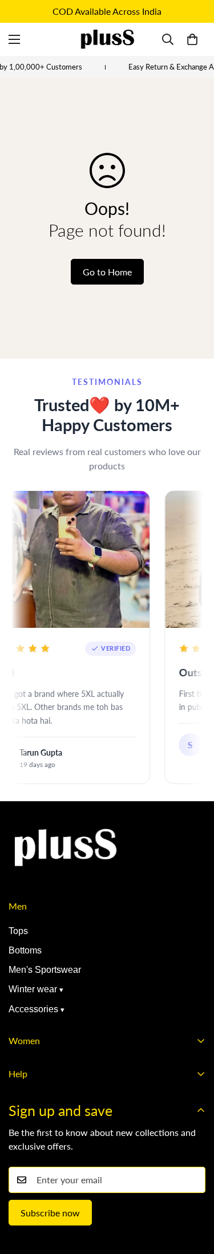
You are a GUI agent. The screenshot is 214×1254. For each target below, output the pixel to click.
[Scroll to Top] (193, 1193)
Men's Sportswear (45, 970)
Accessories (33, 1009)
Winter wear (33, 989)
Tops (18, 931)
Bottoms (25, 950)
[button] (192, 39)
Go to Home (107, 271)
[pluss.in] (107, 39)
